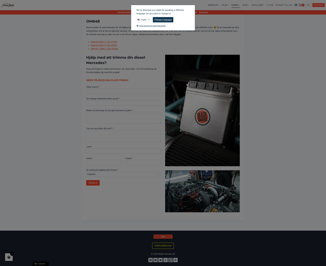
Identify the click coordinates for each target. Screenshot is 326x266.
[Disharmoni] (175, 260)
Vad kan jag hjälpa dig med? (99, 128)
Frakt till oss (285, 5)
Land (89, 146)
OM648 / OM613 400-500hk (104, 48)
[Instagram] (155, 260)
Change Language (163, 19)
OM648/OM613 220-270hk (104, 42)
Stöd (271, 5)
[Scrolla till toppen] (321, 253)
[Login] (296, 5)
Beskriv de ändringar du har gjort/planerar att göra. (109, 110)
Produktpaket (124, 12)
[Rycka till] (170, 260)
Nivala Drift (258, 5)
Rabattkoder (318, 5)
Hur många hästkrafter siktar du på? (103, 98)
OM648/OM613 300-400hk (104, 45)
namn (89, 158)
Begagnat (203, 12)
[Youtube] (160, 260)
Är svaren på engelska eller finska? (102, 170)
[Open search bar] (309, 5)
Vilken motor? (93, 87)
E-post (129, 158)
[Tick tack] (165, 260)
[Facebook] (150, 260)
